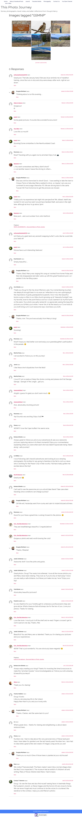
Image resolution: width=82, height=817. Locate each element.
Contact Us (56, 1)
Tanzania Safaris (36, 1)
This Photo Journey (16, 7)
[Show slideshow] (41, 62)
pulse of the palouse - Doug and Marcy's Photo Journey (29, 659)
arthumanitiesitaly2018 (20, 74)
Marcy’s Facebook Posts (16, 1)
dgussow (16, 163)
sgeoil (15, 117)
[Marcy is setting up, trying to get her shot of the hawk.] (60, 27)
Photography (47, 1)
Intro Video (8, 3)
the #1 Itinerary (18, 474)
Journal (28, 1)
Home (5, 1)
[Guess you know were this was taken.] (21, 27)
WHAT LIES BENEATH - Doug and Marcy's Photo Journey (29, 227)
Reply (15, 85)
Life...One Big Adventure (21, 523)
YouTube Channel (67, 1)
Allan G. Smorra (18, 103)
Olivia (15, 682)
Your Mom (16, 128)
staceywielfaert (18, 390)
